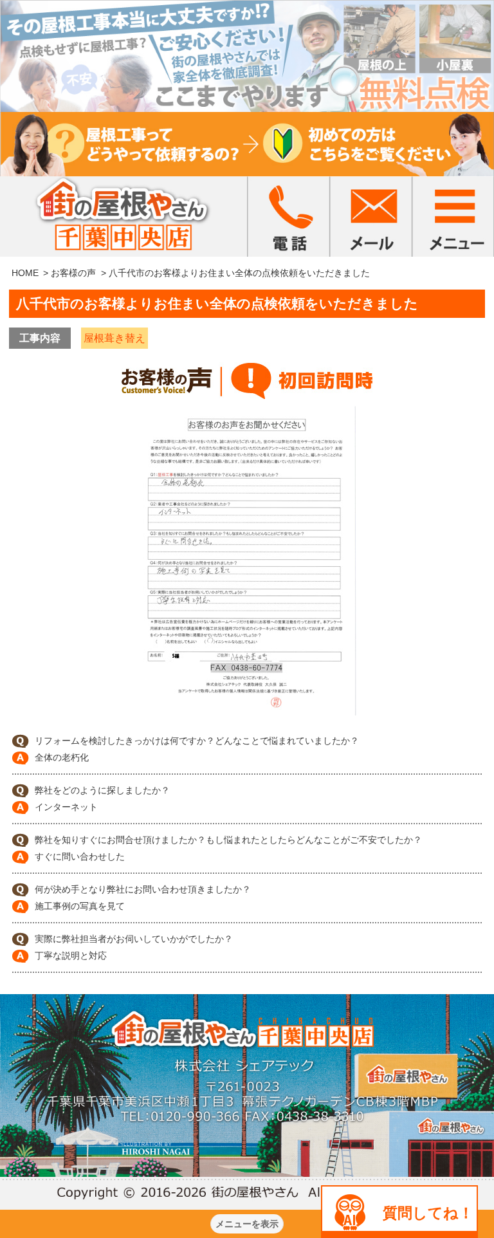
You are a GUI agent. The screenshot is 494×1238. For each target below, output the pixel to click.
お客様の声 (73, 273)
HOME (25, 273)
